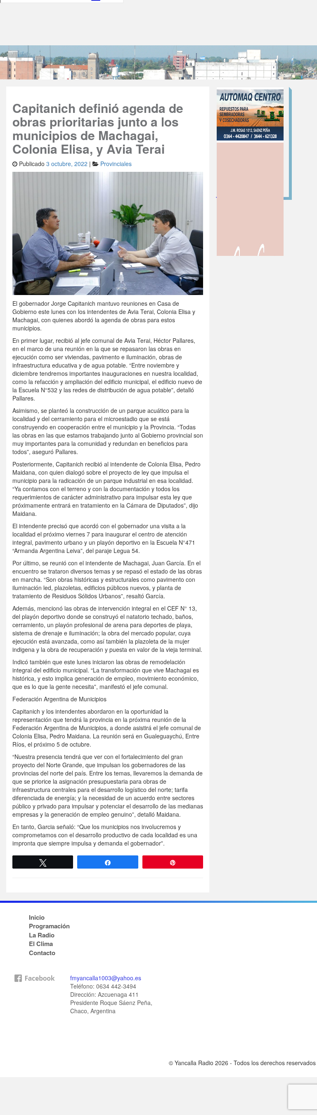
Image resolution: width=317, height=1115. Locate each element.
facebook (34, 1014)
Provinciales (116, 163)
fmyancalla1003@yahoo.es (105, 978)
